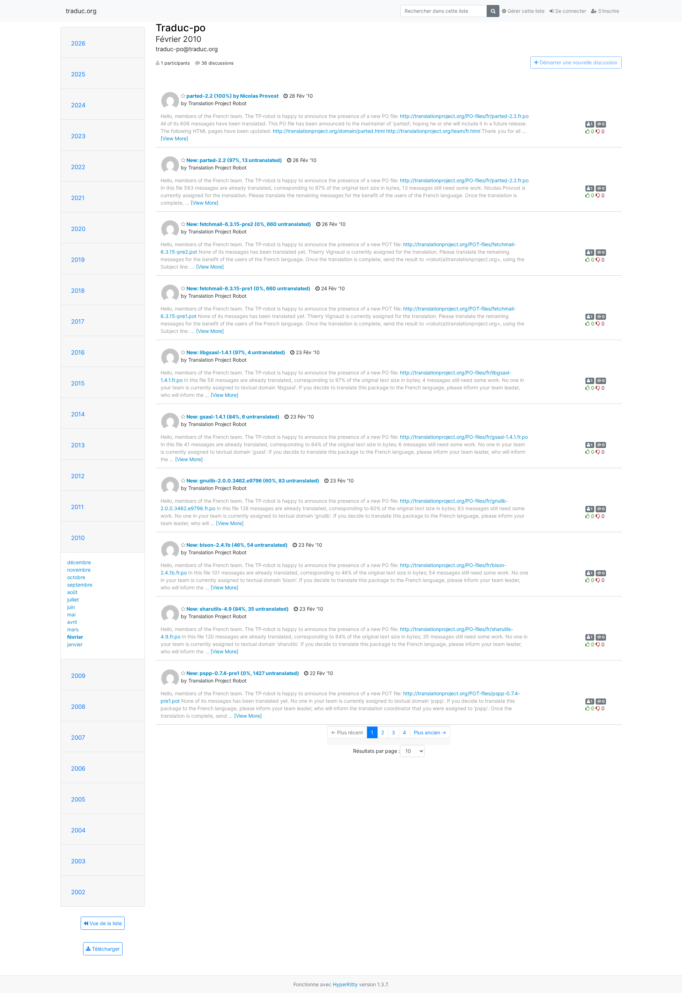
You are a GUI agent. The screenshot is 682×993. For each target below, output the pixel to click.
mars (73, 629)
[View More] (174, 138)
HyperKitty (345, 984)
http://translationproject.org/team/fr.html (433, 131)
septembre (79, 585)
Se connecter (570, 11)
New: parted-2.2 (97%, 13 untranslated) (233, 160)
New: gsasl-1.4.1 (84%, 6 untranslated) (232, 417)
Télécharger (105, 949)
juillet (73, 600)
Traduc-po (181, 28)
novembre (79, 570)
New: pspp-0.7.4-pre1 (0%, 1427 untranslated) (242, 673)
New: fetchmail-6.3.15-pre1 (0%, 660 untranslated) (247, 288)
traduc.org (81, 11)
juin (71, 607)
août (72, 592)
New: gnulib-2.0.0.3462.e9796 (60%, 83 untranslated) (252, 480)
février (75, 637)
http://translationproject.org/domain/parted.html (329, 131)
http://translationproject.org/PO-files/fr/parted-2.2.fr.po (464, 116)
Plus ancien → (430, 732)
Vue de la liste (105, 923)
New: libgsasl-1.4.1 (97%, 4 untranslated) (235, 352)
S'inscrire (608, 11)
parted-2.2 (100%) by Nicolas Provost (231, 96)
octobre (76, 577)
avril (72, 622)
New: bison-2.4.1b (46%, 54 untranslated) (236, 545)
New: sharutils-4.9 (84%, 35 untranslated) (237, 609)
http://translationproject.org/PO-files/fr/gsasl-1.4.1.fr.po (464, 437)
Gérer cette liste (525, 11)
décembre (79, 562)
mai (71, 614)
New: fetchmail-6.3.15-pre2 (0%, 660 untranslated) (248, 224)
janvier (74, 644)
